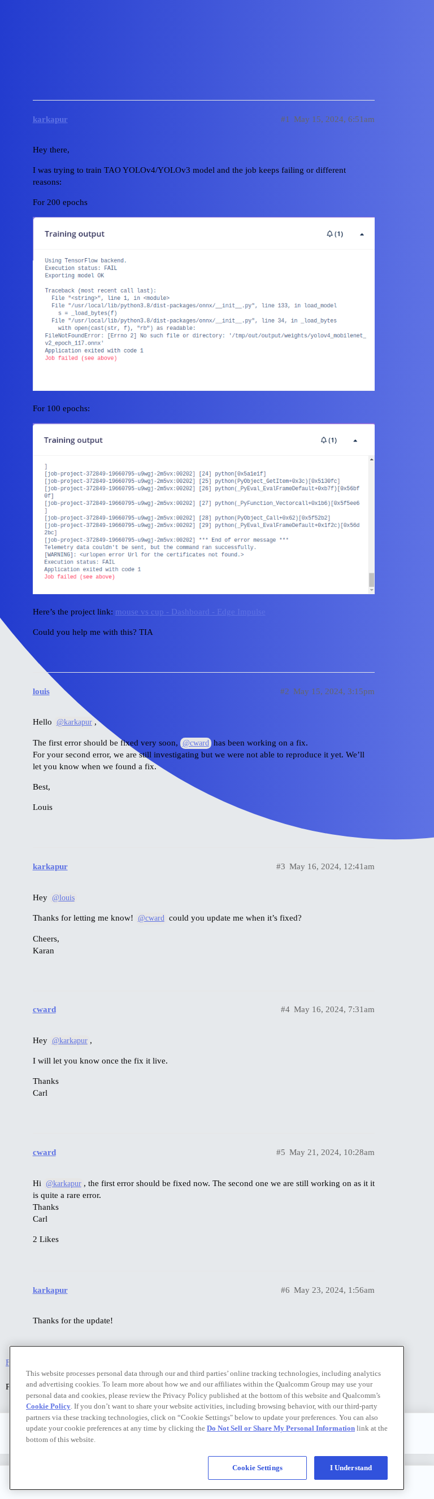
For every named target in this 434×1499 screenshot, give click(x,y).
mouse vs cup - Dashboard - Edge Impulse (190, 611)
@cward (196, 743)
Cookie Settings (257, 1467)
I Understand (351, 1467)
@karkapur (74, 722)
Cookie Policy (48, 1406)
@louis (63, 898)
